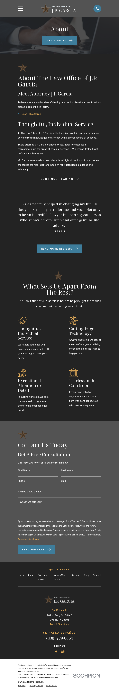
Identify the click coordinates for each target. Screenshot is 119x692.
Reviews (76, 575)
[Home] (58, 8)
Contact (96, 575)
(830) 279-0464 (59, 638)
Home (21, 575)
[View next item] (73, 239)
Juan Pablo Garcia (31, 113)
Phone (21, 481)
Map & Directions (59, 624)
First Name (24, 470)
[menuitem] (22, 686)
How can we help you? (30, 502)
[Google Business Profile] (63, 651)
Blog (86, 575)
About (31, 575)
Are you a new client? (29, 491)
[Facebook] (56, 651)
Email (64, 481)
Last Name (67, 470)
